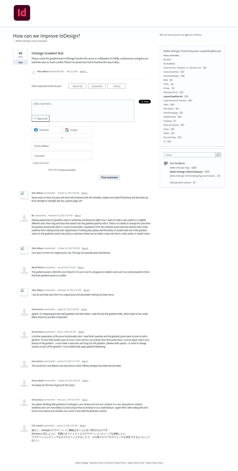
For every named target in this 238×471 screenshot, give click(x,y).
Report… (83, 71)
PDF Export (168, 108)
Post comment (110, 177)
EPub (165, 80)
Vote (20, 62)
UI (164, 141)
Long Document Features (174, 100)
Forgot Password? (41, 163)
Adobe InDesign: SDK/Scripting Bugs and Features (193, 175)
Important (99, 86)
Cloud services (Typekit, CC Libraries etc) (182, 67)
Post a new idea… (172, 55)
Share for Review (171, 125)
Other (166, 104)
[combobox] (190, 154)
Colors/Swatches (171, 71)
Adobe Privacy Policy (154, 463)
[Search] (218, 154)
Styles (166, 129)
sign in (188, 34)
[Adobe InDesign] (22, 14)
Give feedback (177, 163)
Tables (166, 133)
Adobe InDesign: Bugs (180, 167)
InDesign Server (170, 92)
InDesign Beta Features (181, 182)
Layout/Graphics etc (210, 51)
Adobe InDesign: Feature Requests (181, 51)
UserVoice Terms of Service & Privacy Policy (108, 463)
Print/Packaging (170, 112)
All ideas (167, 59)
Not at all (79, 86)
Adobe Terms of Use (135, 463)
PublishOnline (169, 116)
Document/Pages (171, 75)
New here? (61, 169)
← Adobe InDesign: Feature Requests (30, 40)
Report (84, 193)
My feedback (169, 63)
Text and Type (169, 137)
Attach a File (42, 118)
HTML (166, 84)
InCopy (166, 88)
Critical (119, 86)
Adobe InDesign (81, 463)
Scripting (167, 120)
